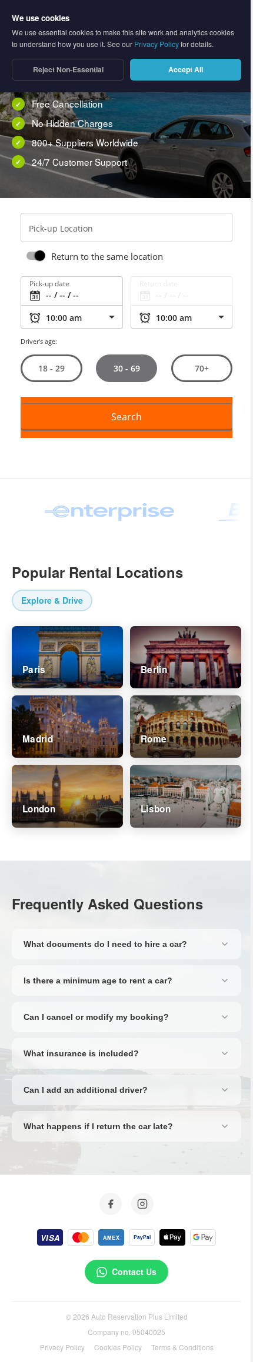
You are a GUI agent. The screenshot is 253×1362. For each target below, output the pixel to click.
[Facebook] (110, 1204)
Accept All (185, 69)
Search (126, 416)
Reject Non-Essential (68, 69)
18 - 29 (51, 368)
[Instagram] (142, 1204)
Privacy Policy (62, 1347)
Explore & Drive (52, 600)
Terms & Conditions (182, 1347)
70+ (202, 368)
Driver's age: (39, 341)
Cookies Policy (118, 1347)
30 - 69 (126, 368)
